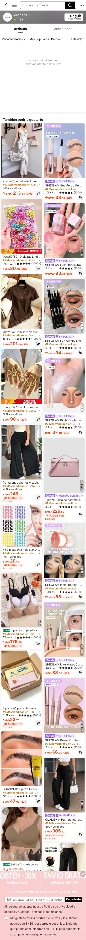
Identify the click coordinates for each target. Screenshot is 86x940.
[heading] (38, 15)
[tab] (20, 29)
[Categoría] (14, 5)
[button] (5, 5)
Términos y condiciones (46, 912)
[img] (21, 251)
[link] (7, 17)
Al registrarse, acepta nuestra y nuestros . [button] (39, 909)
